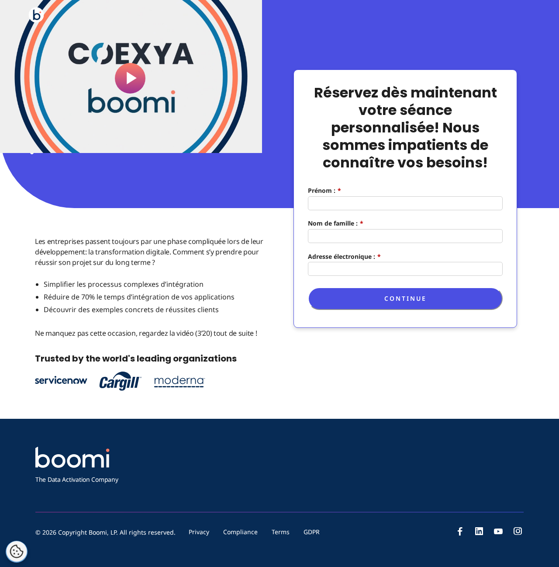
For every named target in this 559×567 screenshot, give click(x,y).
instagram (517, 531)
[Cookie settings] (17, 552)
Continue (405, 298)
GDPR (312, 532)
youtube (498, 531)
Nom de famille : (335, 223)
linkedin (479, 531)
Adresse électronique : (344, 256)
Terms (281, 532)
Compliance (240, 532)
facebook (460, 531)
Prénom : (324, 190)
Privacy (199, 532)
